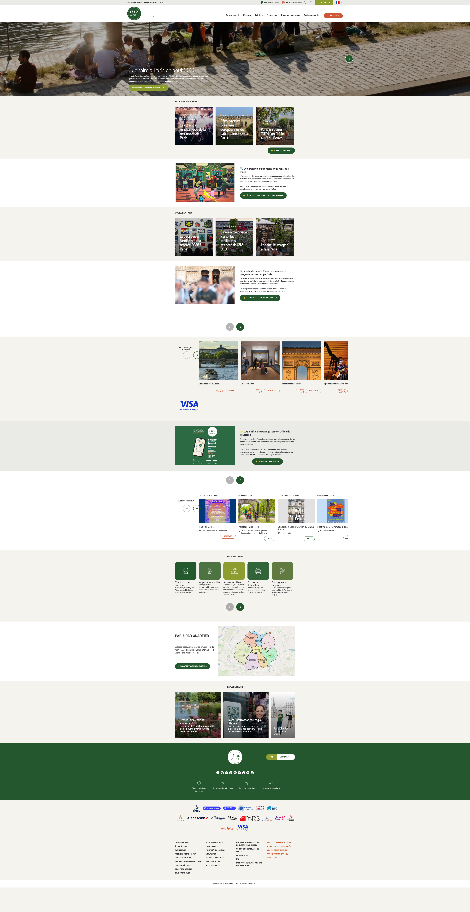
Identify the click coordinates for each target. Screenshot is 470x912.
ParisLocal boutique (294, 2)
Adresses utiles (232, 582)
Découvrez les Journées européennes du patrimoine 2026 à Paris (234, 129)
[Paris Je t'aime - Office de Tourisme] (134, 13)
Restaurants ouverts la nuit (188, 862)
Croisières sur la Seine (209, 384)
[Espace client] (311, 2)
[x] (252, 772)
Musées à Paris (247, 384)
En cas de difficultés (253, 584)
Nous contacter (213, 865)
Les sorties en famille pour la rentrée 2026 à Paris (191, 242)
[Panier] (305, 2)
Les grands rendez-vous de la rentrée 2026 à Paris (193, 131)
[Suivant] (349, 59)
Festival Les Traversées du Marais (334, 527)
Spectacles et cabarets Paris (336, 384)
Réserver (230, 391)
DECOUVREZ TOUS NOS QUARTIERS (192, 666)
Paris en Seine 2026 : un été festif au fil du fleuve (275, 133)
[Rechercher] (152, 15)
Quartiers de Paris (183, 869)
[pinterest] (235, 772)
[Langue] (339, 2)
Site (271, 757)
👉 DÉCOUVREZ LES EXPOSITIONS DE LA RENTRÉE (263, 195)
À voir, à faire (181, 846)
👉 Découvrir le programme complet (260, 298)
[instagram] (222, 772)
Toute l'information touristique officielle (245, 721)
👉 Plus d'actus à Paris (281, 150)
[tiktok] (230, 772)
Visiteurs (284, 757)
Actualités (211, 854)
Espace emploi (212, 846)
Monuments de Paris (291, 384)
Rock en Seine (206, 527)
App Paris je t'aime (271, 2)
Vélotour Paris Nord (248, 527)
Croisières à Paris (183, 858)
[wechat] (239, 772)
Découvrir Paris (182, 843)
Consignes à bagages (279, 584)
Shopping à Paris (182, 865)
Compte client (242, 855)
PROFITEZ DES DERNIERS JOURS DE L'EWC (148, 87)
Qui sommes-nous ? (214, 843)
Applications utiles (209, 582)
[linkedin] (226, 772)
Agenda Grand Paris (215, 858)
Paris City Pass (281, 728)
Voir (270, 538)
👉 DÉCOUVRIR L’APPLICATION (267, 461)
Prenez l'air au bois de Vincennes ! (192, 721)
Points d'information (215, 850)
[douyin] (243, 772)
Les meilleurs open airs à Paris (275, 246)
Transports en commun (183, 584)
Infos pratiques (213, 862)
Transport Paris (182, 873)
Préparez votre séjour (185, 854)
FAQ (237, 859)
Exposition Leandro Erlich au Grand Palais (296, 528)
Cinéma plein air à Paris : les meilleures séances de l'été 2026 (233, 240)
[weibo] (247, 772)
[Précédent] (121, 59)
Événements (180, 850)
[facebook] (217, 772)
